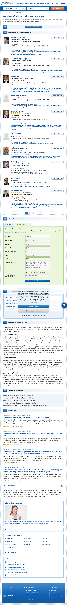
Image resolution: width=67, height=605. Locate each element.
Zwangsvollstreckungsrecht (42, 91)
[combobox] (37, 236)
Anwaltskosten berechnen (16, 564)
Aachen (9, 538)
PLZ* (6, 255)
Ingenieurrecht (33, 53)
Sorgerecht (24, 157)
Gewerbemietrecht (55, 51)
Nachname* (9, 240)
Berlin (46, 538)
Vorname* (8, 244)
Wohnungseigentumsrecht (27, 54)
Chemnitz (47, 544)
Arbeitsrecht (14, 70)
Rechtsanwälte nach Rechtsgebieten (34, 594)
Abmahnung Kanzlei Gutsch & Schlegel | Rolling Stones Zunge (26, 417)
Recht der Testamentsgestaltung (52, 126)
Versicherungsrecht (33, 72)
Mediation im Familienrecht (49, 125)
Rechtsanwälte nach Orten (32, 592)
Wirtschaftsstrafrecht (40, 174)
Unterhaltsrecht (45, 128)
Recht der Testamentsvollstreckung (21, 128)
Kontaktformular (14, 523)
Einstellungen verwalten (34, 311)
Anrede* (8, 236)
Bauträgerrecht (31, 51)
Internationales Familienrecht (47, 204)
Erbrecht (26, 88)
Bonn (46, 541)
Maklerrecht (41, 53)
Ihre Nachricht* (10, 262)
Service (47, 3)
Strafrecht (35, 90)
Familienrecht (33, 88)
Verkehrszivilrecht (23, 72)
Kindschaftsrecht (29, 125)
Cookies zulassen (33, 306)
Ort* (6, 259)
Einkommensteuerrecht (42, 51)
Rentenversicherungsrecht (45, 105)
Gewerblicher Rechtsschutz (45, 88)
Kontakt (53, 592)
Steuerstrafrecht (22, 174)
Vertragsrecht (44, 72)
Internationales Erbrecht (31, 204)
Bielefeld (9, 541)
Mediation (38, 125)
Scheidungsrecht (36, 128)
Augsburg (29, 538)
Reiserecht (29, 90)
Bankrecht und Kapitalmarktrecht (28, 186)
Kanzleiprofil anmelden (31, 590)
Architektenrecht (15, 51)
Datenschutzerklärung (38, 315)
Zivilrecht (38, 54)
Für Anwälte (54, 3)
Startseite (53, 590)
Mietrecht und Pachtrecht (45, 70)
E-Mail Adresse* (10, 251)
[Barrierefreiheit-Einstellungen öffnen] (64, 305)
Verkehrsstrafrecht (52, 90)
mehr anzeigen (12, 552)
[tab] (9, 224)
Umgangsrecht (32, 157)
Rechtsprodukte (39, 3)
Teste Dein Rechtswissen (33, 26)
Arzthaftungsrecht (23, 105)
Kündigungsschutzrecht (25, 70)
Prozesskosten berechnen (15, 567)
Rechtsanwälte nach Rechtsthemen (34, 596)
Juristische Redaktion (31, 600)
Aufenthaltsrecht (23, 143)
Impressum (26, 315)
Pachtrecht (57, 70)
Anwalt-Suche (20, 3)
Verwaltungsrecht (23, 107)
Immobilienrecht (23, 53)
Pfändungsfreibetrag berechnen (17, 572)
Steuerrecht (55, 53)
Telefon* (8, 248)
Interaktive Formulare (14, 575)
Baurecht (23, 51)
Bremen (28, 544)
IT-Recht (16, 90)
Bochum (28, 541)
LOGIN (63, 3)
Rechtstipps (29, 3)
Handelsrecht (14, 53)
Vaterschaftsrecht (51, 157)
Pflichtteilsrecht (29, 156)
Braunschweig (11, 544)
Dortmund (10, 547)
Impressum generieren (14, 562)
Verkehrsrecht (43, 90)
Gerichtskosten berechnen (16, 570)
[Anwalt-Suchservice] (10, 4)
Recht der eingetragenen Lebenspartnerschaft (30, 126)
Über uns (53, 598)
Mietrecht (48, 53)
